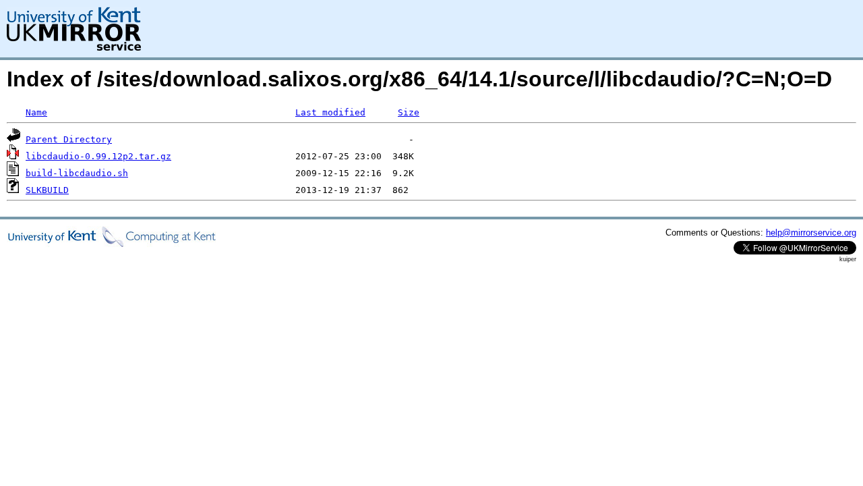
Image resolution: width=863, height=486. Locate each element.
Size (408, 112)
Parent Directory (69, 139)
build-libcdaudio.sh (77, 173)
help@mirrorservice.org (811, 232)
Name (36, 112)
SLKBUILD (47, 190)
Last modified (330, 112)
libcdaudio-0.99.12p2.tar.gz (98, 156)
